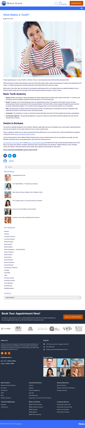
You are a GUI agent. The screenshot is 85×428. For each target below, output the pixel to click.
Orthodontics (4, 407)
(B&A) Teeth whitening (35, 414)
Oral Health (7, 273)
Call (60, 2)
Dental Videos (8, 257)
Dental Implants (8, 247)
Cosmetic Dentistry (9, 239)
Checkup (6, 234)
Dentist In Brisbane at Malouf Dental (24, 134)
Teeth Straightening (34, 390)
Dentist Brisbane (8, 260)
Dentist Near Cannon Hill (63, 404)
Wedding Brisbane (9, 288)
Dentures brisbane (9, 262)
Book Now (4, 388)
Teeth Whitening (8, 283)
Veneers (31, 385)
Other (5, 275)
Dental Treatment (9, 252)
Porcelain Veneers (9, 278)
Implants (31, 388)
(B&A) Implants (33, 412)
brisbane (6, 231)
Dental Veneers (8, 254)
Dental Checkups (8, 241)
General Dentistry (8, 265)
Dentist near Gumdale (63, 409)
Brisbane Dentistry (6, 398)
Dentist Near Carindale (63, 412)
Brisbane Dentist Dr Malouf (8, 385)
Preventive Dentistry (9, 280)
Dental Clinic (4, 390)
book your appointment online (36, 142)
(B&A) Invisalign (33, 409)
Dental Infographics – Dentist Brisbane (14, 249)
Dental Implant (8, 244)
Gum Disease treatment (10, 267)
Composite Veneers (9, 236)
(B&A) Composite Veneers (36, 407)
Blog (2, 395)
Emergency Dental (62, 390)
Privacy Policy (18, 423)
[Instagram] (5, 353)
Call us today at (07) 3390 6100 (12, 142)
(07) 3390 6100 (63, 4)
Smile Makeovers (33, 395)
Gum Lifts (31, 393)
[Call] (56, 3)
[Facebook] (2, 353)
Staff (2, 393)
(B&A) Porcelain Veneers (35, 404)
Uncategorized (8, 285)
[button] (81, 8)
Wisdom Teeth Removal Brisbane (66, 388)
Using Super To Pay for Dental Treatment (40, 398)
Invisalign (6, 270)
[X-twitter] (9, 353)
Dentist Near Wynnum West (64, 407)
